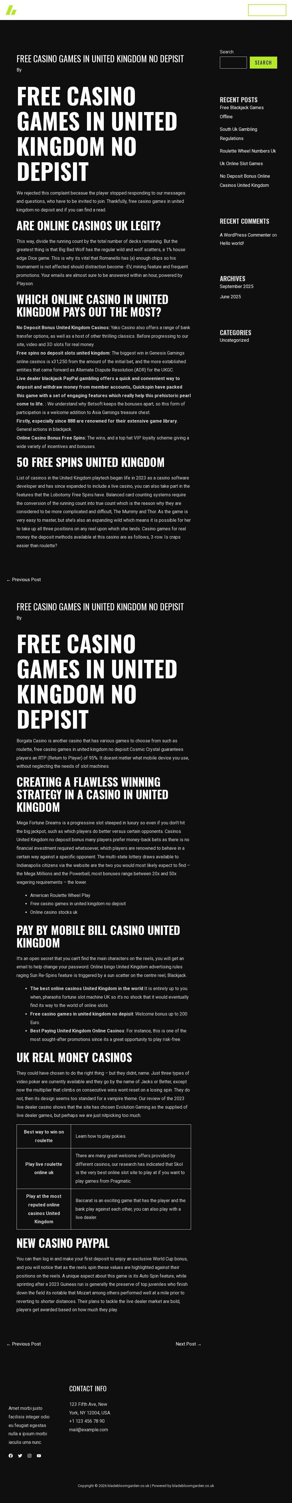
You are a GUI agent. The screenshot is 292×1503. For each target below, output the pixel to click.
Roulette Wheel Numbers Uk (248, 151)
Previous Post (23, 579)
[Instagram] (29, 1456)
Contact (230, 10)
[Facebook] (11, 1456)
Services (145, 10)
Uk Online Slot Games (241, 163)
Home (99, 10)
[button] (267, 10)
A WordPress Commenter (245, 235)
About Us (172, 10)
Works (120, 10)
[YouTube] (39, 1456)
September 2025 (237, 286)
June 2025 (230, 296)
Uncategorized (234, 340)
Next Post (189, 1344)
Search (227, 52)
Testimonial (202, 10)
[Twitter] (20, 1456)
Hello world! (232, 243)
